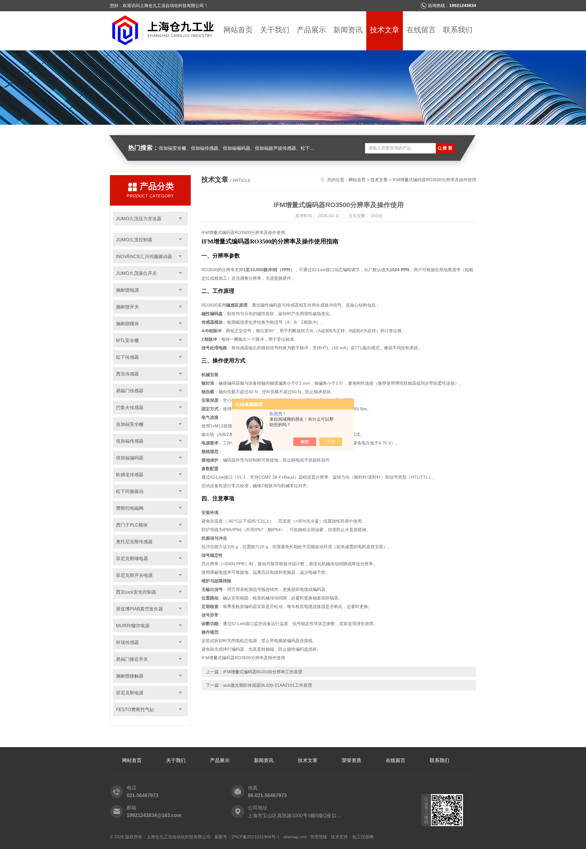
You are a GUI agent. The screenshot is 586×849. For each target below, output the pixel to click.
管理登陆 (318, 836)
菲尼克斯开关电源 (134, 575)
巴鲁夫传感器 (129, 407)
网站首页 (238, 30)
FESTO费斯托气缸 (135, 709)
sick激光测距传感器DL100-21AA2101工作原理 (267, 685)
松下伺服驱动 (129, 491)
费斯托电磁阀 (129, 508)
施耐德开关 (127, 306)
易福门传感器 (129, 390)
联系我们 (457, 30)
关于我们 (274, 30)
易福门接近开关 (132, 659)
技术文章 (384, 30)
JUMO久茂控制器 (134, 239)
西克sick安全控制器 (136, 592)
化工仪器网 (363, 836)
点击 (180, 218)
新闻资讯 (348, 30)
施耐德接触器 (129, 675)
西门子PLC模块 (132, 524)
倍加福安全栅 (129, 424)
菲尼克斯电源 (129, 692)
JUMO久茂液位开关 (136, 273)
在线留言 (421, 30)
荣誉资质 (351, 760)
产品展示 (311, 30)
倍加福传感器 (129, 441)
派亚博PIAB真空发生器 (139, 608)
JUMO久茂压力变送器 (138, 218)
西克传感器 (127, 373)
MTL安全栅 (127, 340)
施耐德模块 (127, 323)
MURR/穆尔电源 (133, 625)
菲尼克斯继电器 (132, 558)
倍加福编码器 (129, 457)
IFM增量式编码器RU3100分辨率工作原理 (262, 671)
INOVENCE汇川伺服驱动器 (144, 256)
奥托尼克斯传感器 (134, 541)
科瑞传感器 (127, 642)
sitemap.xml (294, 836)
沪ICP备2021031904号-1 (255, 836)
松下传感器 (127, 357)
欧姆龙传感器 (129, 474)
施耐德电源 (127, 290)
